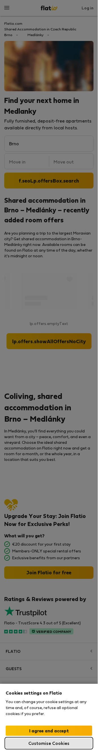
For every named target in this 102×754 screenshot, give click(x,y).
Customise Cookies (48, 743)
